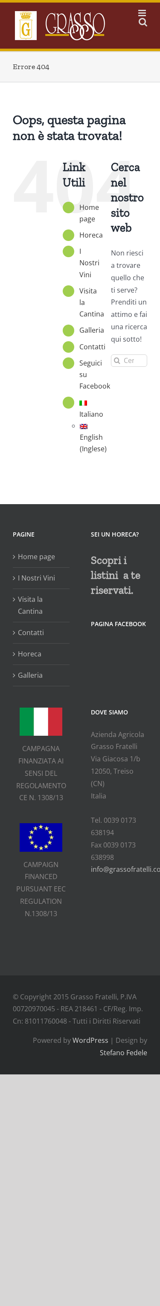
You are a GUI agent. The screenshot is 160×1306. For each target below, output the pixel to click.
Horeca (91, 235)
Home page (36, 556)
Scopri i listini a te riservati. (115, 575)
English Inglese (93, 442)
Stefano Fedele (123, 1052)
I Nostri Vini (89, 263)
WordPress (90, 1040)
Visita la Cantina (30, 605)
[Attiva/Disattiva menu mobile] (142, 13)
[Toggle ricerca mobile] (143, 21)
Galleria (91, 330)
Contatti (92, 346)
